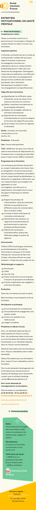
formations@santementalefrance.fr (16, 396)
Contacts (17, 494)
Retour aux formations (12, 31)
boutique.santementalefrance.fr (14, 400)
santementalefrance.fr (10, 404)
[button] (1, 6)
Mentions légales (16, 491)
